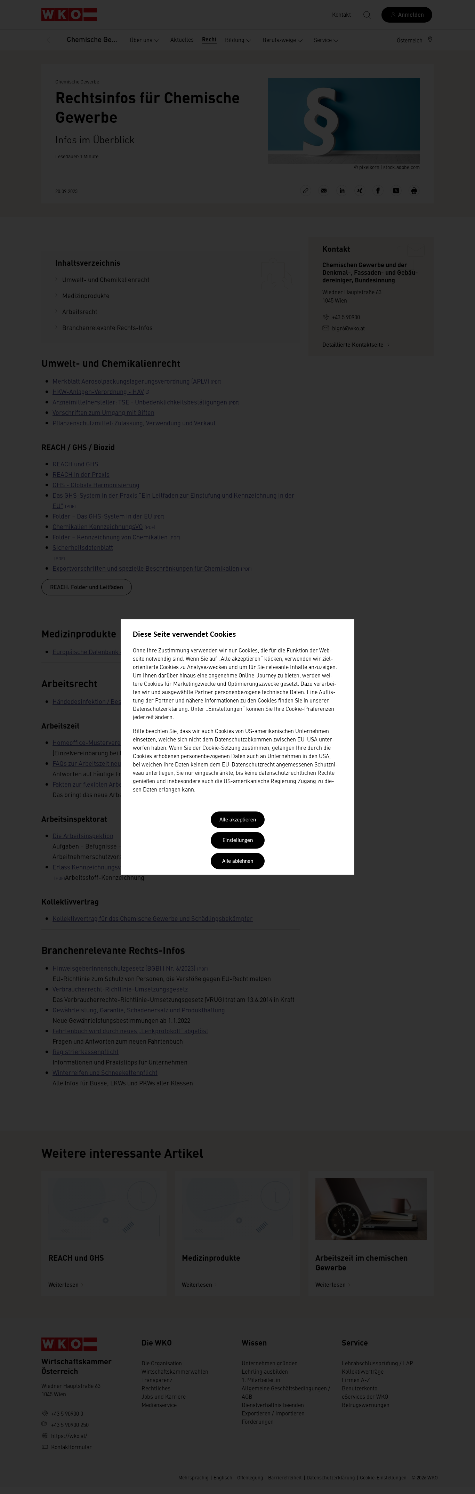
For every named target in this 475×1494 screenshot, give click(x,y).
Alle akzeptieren (237, 820)
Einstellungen (238, 841)
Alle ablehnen (237, 861)
